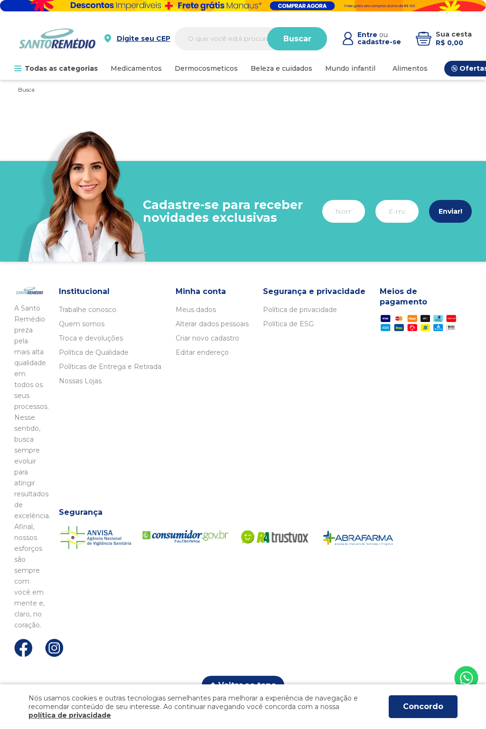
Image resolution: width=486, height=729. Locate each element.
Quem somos (81, 324)
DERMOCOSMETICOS (206, 68)
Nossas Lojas (80, 381)
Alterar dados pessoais (212, 324)
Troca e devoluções (91, 338)
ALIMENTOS (410, 68)
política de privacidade (69, 715)
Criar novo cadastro (207, 338)
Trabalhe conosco (87, 309)
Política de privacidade (300, 309)
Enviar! (450, 211)
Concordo (423, 706)
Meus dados (196, 309)
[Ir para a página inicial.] (57, 38)
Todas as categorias (61, 68)
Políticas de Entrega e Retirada (110, 366)
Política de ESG (288, 324)
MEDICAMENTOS (136, 68)
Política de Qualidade (94, 352)
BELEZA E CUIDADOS (281, 68)
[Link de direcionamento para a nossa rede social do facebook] (23, 648)
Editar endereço (202, 352)
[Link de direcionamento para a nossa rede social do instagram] (54, 648)
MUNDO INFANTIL (350, 68)
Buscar (297, 38)
